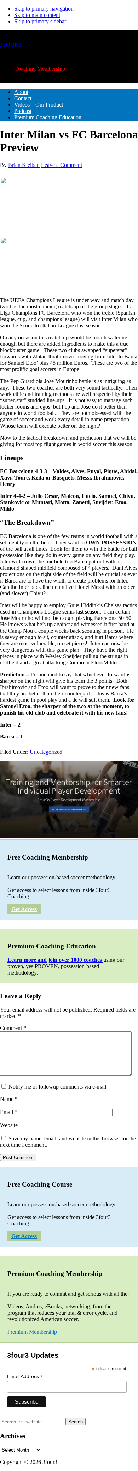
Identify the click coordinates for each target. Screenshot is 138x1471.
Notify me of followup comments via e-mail (57, 1087)
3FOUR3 (10, 45)
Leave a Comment (61, 165)
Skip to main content (37, 15)
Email (8, 1112)
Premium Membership (32, 1332)
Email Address (25, 1376)
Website (9, 1125)
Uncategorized (46, 752)
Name (9, 1099)
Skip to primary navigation (44, 9)
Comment (13, 1028)
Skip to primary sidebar (40, 21)
